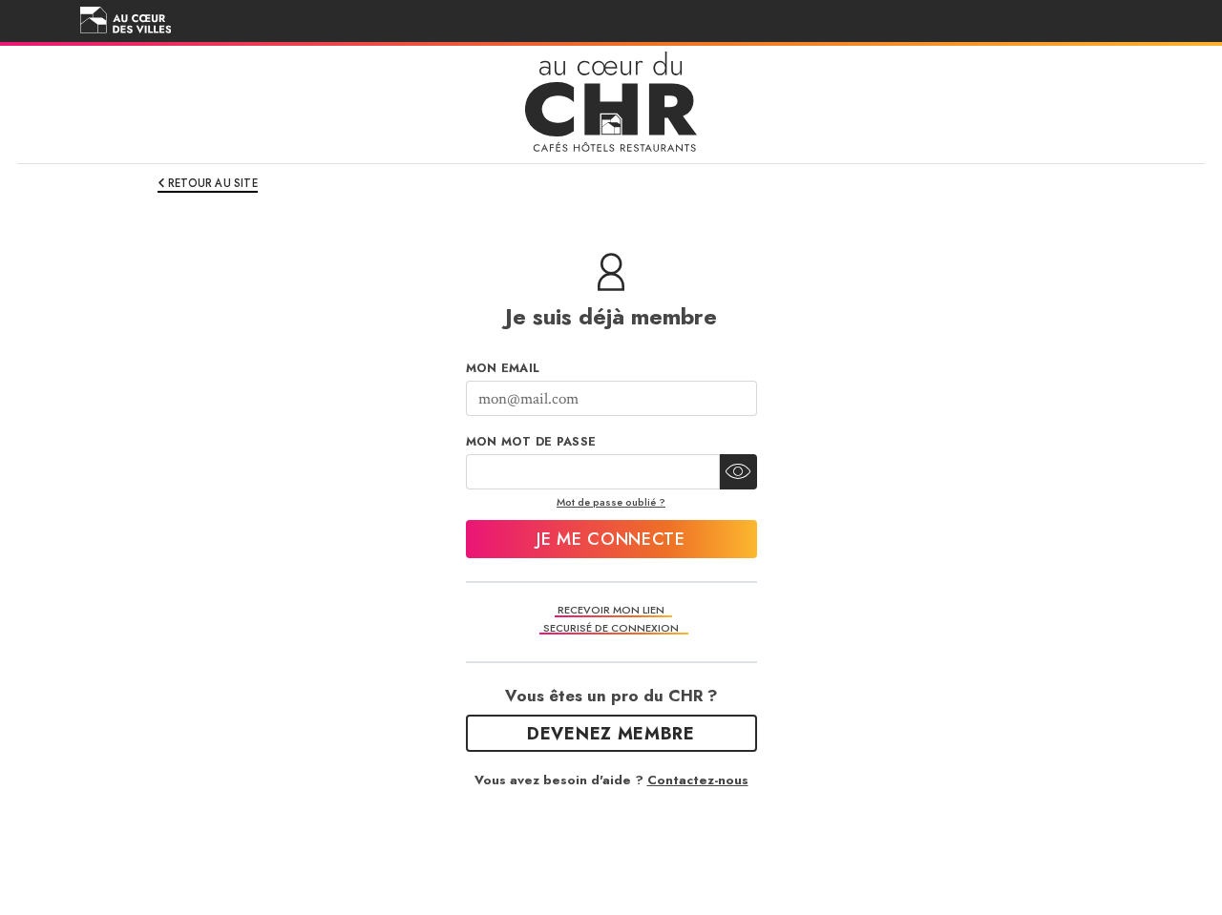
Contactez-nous (697, 780)
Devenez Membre (611, 733)
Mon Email (503, 368)
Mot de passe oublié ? (611, 501)
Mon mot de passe (531, 441)
